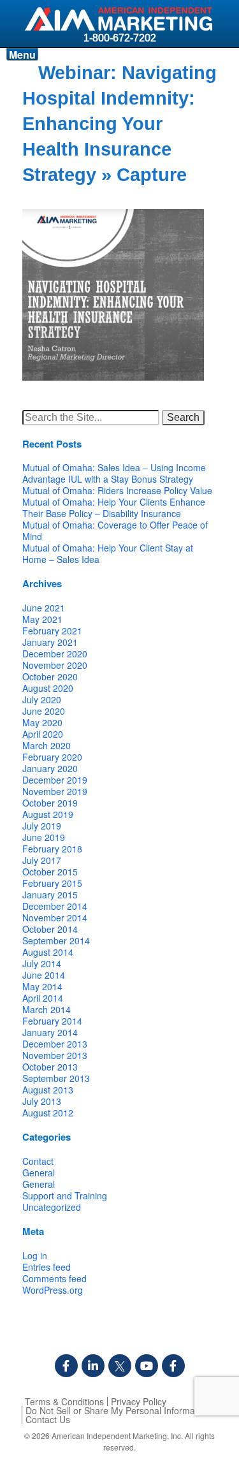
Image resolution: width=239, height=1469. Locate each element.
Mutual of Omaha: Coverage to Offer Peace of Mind (115, 530)
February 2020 (52, 756)
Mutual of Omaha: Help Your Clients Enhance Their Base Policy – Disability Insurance (113, 507)
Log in (34, 1255)
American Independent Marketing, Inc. (117, 1435)
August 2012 (47, 1112)
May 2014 (42, 986)
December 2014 (54, 906)
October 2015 (50, 871)
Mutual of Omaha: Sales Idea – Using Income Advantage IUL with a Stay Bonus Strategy (114, 473)
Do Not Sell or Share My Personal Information (117, 1410)
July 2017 (41, 860)
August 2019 (47, 814)
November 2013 (54, 1055)
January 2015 (50, 894)
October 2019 (50, 802)
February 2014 (52, 1020)
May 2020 (42, 722)
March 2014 (46, 1009)
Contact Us (47, 1419)
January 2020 (50, 768)
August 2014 (47, 952)
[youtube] (146, 1365)
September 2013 (56, 1078)
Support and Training (64, 1195)
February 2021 (52, 630)
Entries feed (46, 1267)
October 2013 (50, 1066)
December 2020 (54, 653)
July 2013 (41, 1101)
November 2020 (54, 665)
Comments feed (54, 1278)
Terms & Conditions (64, 1401)
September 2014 (56, 940)
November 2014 (54, 917)
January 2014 (50, 1032)
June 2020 (43, 711)
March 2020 (46, 745)
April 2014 (42, 997)
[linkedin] (93, 1365)
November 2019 (54, 791)
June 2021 (43, 607)
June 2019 (43, 837)
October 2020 (50, 676)
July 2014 (41, 963)
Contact (38, 1161)
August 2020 (47, 688)
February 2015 (52, 883)
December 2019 (54, 779)
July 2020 (41, 699)
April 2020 (42, 733)
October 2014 (50, 929)
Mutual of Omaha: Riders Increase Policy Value (117, 490)
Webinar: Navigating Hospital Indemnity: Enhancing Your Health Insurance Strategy (119, 123)
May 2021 (42, 619)
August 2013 (47, 1089)
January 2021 (50, 642)
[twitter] (119, 1365)
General (38, 1172)
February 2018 (52, 848)
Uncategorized (51, 1207)
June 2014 (43, 974)
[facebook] (66, 1365)
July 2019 (41, 825)
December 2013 (54, 1043)
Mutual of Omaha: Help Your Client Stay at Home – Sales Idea (107, 553)
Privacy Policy (138, 1401)
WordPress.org (52, 1289)
